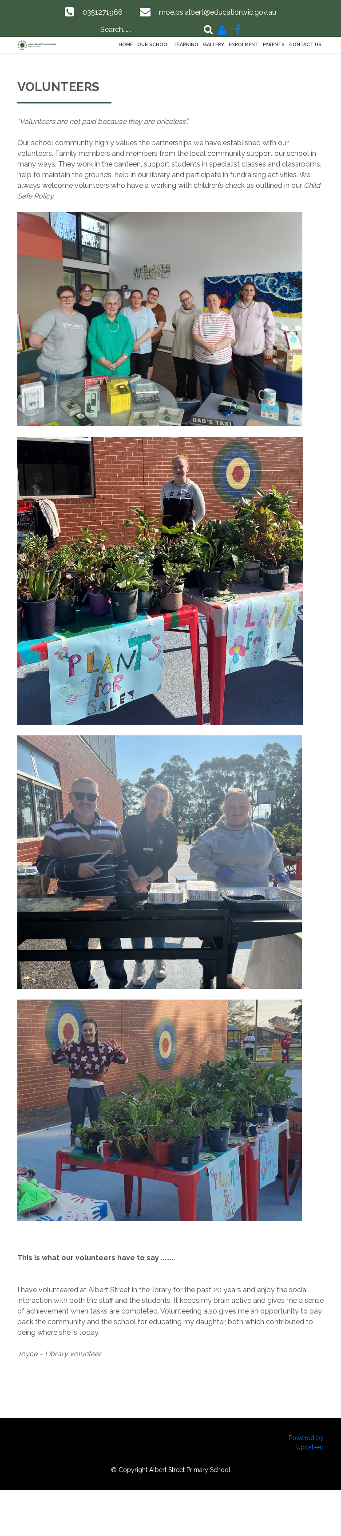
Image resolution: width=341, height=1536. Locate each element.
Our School (153, 44)
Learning (186, 44)
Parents (274, 44)
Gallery (213, 44)
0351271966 (103, 12)
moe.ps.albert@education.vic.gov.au (217, 12)
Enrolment (243, 44)
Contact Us (305, 44)
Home (126, 44)
